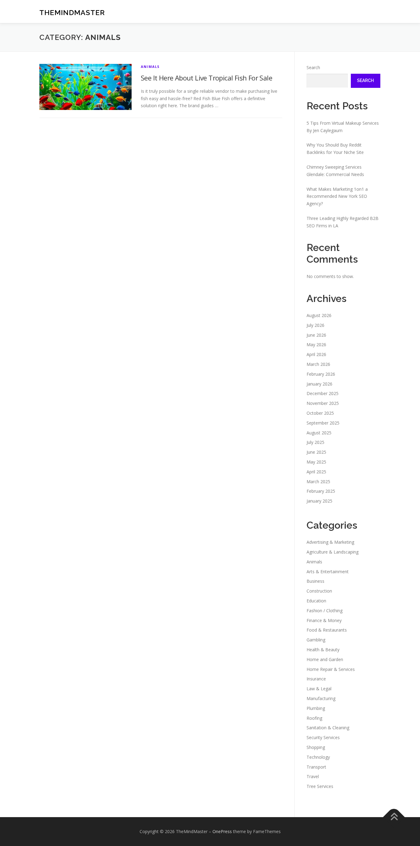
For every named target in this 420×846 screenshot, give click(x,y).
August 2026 (319, 315)
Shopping (316, 747)
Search (313, 67)
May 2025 (316, 462)
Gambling (316, 640)
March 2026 (318, 364)
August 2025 (319, 433)
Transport (316, 767)
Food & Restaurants (327, 630)
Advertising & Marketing (330, 542)
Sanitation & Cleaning (328, 727)
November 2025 (323, 403)
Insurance (316, 679)
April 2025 (316, 472)
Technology (318, 757)
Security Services (323, 737)
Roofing (314, 718)
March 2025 (318, 481)
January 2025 (319, 501)
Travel (313, 776)
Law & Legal (319, 688)
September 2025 (323, 423)
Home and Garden (325, 659)
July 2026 (315, 325)
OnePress (222, 831)
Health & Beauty (323, 649)
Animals (150, 66)
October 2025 (320, 413)
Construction (319, 591)
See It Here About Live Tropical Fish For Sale (206, 77)
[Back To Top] (394, 817)
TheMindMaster (72, 12)
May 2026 (316, 344)
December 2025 (323, 393)
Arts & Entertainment (328, 571)
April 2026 (316, 354)
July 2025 (315, 442)
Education (316, 601)
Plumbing (316, 708)
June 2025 (316, 452)
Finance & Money (324, 620)
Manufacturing (321, 698)
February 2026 (321, 374)
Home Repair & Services (331, 669)
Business (315, 581)
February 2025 (321, 491)
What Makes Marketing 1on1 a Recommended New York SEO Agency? (337, 196)
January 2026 (319, 384)
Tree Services (320, 786)
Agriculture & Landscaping (333, 552)
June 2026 (316, 335)
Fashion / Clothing (325, 610)
